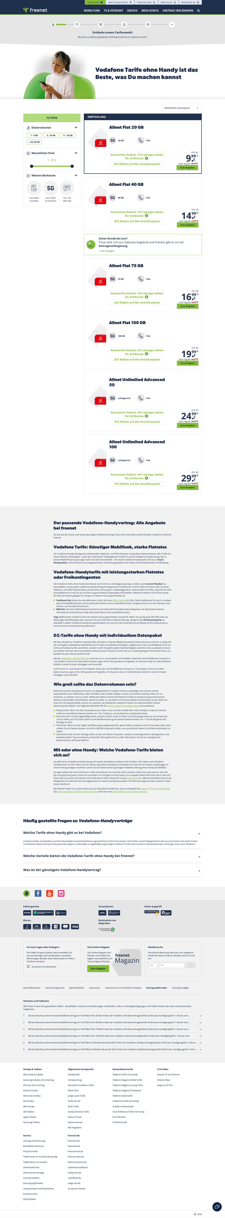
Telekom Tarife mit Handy (125, 1074)
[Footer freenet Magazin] (26, 893)
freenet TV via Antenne (168, 1074)
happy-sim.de (74, 1172)
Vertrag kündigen (180, 987)
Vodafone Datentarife (123, 1106)
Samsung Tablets (31, 1122)
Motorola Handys (32, 1095)
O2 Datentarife (119, 1122)
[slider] (31, 166)
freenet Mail (74, 1140)
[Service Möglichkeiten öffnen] (217, 1206)
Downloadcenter (31, 1167)
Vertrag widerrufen (156, 987)
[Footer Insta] (61, 893)
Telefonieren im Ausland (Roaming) (40, 1156)
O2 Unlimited (118, 1116)
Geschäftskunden (31, 987)
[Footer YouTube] (49, 893)
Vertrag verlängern (178, 10)
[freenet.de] (35, 10)
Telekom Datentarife (122, 1095)
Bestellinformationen (33, 1146)
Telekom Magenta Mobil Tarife (127, 1079)
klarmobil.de (74, 1146)
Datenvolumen (75, 1122)
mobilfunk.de (74, 1177)
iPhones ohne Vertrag (33, 1085)
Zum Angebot (187, 167)
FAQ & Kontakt (144, 2)
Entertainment (30, 1193)
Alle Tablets (28, 1111)
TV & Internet (113, 10)
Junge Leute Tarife (76, 1095)
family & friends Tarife (78, 1111)
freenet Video (163, 1079)
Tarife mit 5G (74, 1100)
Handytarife (74, 1074)
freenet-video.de (76, 1156)
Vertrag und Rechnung (34, 1140)
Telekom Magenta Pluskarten (126, 1090)
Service (132, 10)
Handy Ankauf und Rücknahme (38, 1188)
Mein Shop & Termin (118, 2)
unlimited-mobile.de (78, 1167)
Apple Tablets (29, 1116)
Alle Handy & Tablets (33, 1074)
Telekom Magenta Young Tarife (127, 1085)
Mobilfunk (92, 10)
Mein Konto (166, 2)
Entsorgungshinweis (33, 1183)
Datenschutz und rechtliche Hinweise (123, 987)
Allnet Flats (73, 1090)
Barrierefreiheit (76, 987)
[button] (147, 158)
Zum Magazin (98, 968)
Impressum (94, 987)
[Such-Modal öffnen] (198, 10)
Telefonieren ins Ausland (35, 1162)
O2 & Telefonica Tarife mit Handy (128, 1111)
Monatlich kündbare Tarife (81, 1085)
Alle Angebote (74, 1127)
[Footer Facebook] (38, 893)
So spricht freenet (76, 1188)
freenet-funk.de (75, 1151)
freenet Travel (74, 1116)
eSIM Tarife (73, 1106)
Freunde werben (31, 1177)
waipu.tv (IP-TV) (164, 1085)
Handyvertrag (75, 1079)
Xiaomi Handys (30, 1090)
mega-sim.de (74, 1183)
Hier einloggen (107, 250)
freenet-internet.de (77, 1162)
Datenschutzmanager (33, 1172)
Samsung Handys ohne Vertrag (38, 1079)
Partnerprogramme (54, 987)
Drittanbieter (29, 1199)
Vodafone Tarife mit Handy (125, 1100)
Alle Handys (29, 1106)
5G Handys (28, 1100)
